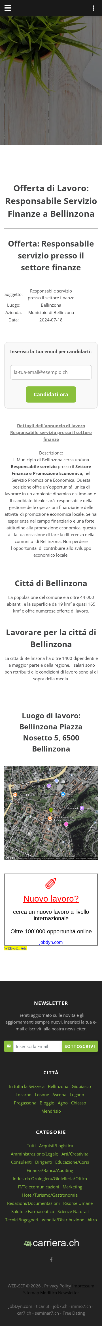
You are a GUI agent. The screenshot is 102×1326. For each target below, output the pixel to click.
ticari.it (42, 1306)
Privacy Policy (57, 1286)
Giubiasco (81, 1086)
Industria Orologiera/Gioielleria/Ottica (50, 1178)
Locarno (23, 1094)
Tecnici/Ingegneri (21, 1219)
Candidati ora (51, 394)
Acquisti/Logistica (56, 1145)
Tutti (31, 1145)
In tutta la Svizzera (26, 1086)
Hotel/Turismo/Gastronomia (50, 1195)
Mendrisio (51, 1111)
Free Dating (74, 1313)
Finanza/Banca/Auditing (50, 1170)
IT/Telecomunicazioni (38, 1187)
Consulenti (21, 1162)
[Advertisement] (51, 82)
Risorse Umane (78, 1203)
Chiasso (78, 1103)
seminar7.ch (47, 1313)
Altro (92, 1219)
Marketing (72, 1187)
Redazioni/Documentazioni (33, 1203)
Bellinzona (58, 1086)
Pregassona (25, 1103)
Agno (63, 1103)
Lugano (77, 1094)
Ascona (59, 1094)
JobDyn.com (20, 1306)
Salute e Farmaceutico (32, 1211)
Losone (42, 1094)
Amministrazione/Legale (34, 1154)
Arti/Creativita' (75, 1154)
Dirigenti (43, 1162)
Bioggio (47, 1103)
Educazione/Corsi (72, 1162)
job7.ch (60, 1306)
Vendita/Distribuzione (63, 1219)
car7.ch (24, 1313)
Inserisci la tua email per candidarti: (51, 351)
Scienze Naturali (73, 1211)
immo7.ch (81, 1306)
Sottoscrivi (80, 1046)
